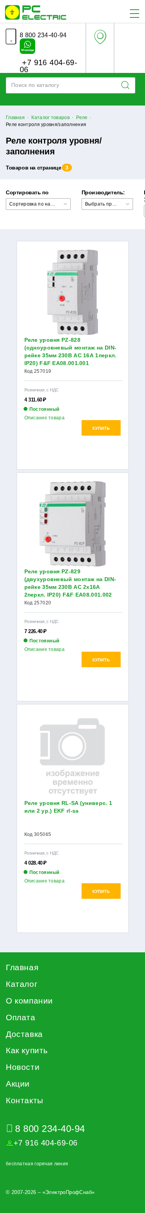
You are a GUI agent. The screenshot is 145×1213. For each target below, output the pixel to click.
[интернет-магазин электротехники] (35, 12)
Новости (22, 1066)
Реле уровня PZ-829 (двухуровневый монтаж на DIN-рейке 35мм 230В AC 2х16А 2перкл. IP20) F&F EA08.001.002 (70, 583)
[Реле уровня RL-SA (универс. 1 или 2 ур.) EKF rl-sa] (72, 755)
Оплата (21, 1017)
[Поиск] (127, 85)
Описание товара (44, 417)
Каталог (22, 983)
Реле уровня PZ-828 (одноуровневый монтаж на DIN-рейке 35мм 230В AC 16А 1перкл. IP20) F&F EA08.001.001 (70, 351)
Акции (18, 1083)
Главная (22, 967)
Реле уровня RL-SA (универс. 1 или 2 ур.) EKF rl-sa (68, 807)
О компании (29, 1000)
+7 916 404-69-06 (48, 65)
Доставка (24, 1034)
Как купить (27, 1050)
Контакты (24, 1100)
